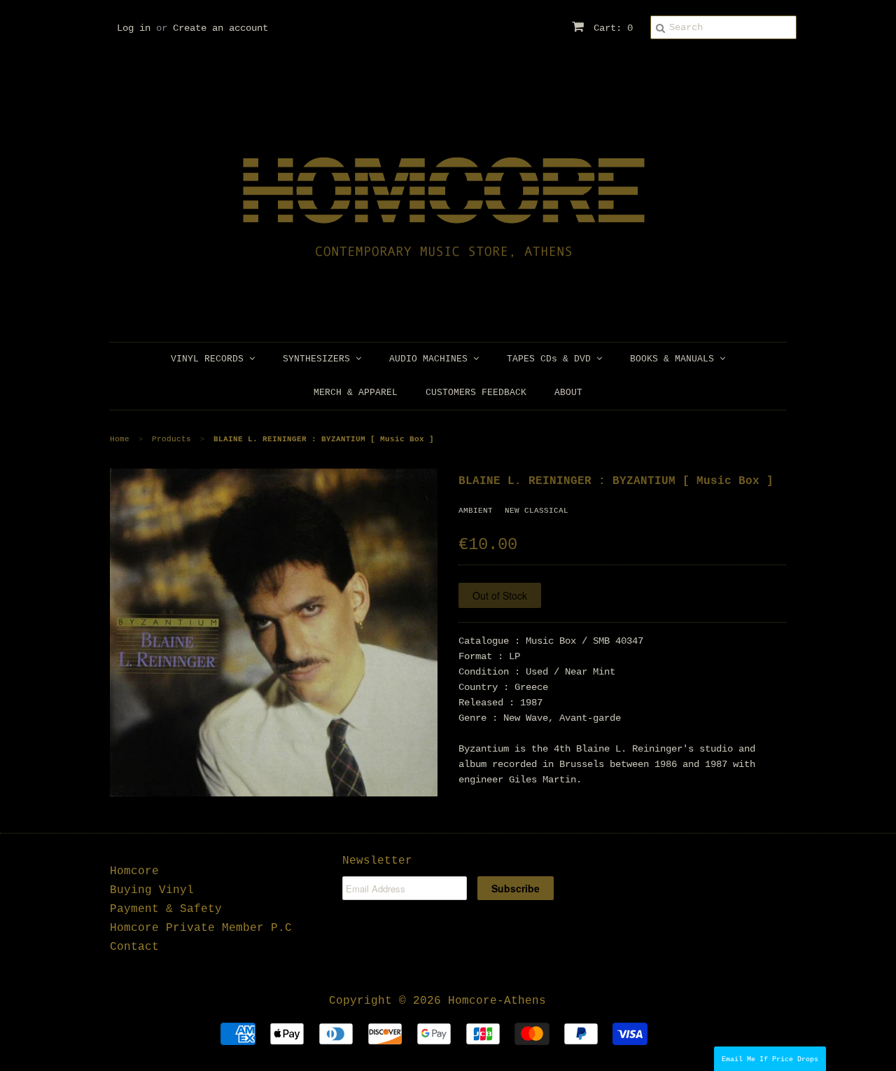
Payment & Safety (166, 909)
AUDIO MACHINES (431, 359)
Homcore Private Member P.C (201, 928)
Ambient (475, 510)
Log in (133, 28)
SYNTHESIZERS (319, 359)
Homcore (134, 871)
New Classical (536, 510)
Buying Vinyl (152, 890)
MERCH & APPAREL (356, 392)
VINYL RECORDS (210, 359)
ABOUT (568, 392)
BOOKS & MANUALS (675, 359)
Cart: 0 (610, 28)
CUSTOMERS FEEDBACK (476, 392)
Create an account (220, 28)
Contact (134, 947)
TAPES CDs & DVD (551, 359)
